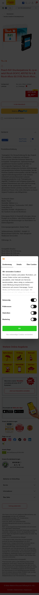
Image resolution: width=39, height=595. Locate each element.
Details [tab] (19, 264)
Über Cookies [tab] (32, 264)
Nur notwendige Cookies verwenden (19, 334)
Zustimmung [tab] (7, 264)
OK (19, 328)
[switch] (34, 306)
